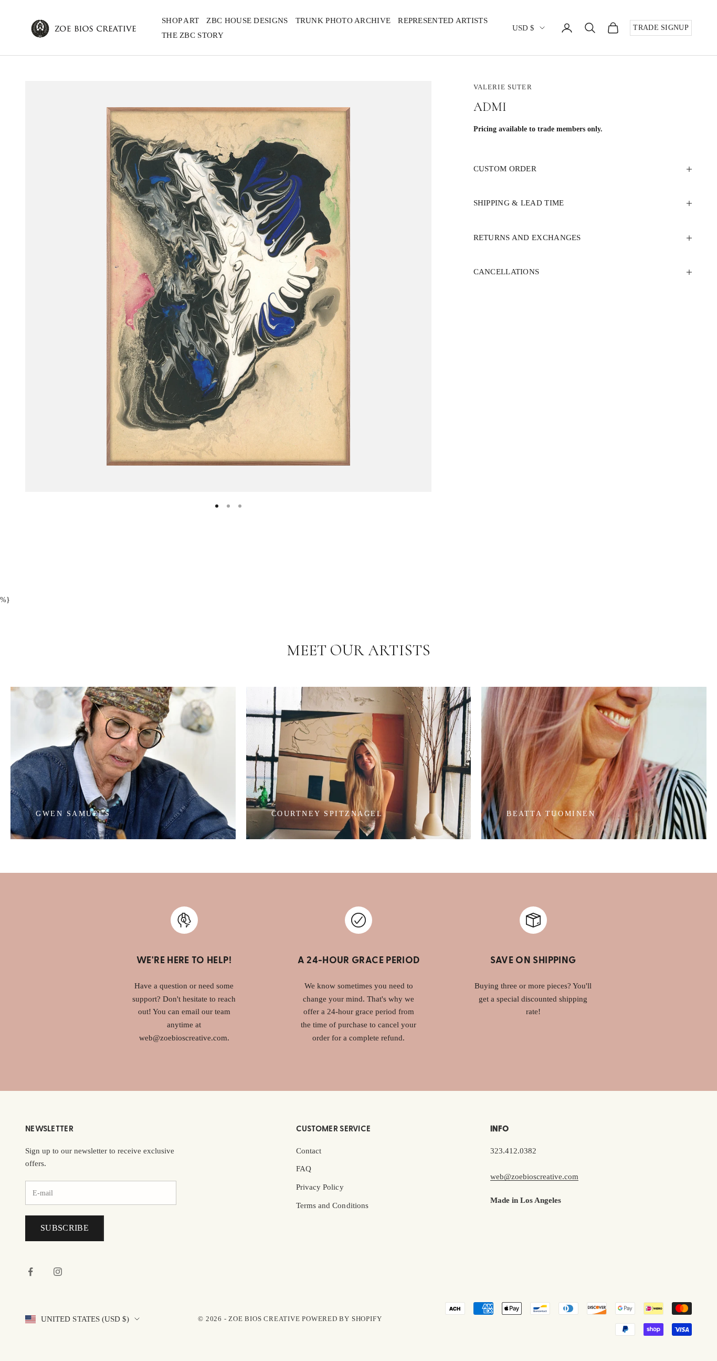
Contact (309, 1151)
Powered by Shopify (342, 1319)
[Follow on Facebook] (30, 1271)
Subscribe (64, 1227)
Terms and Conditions (332, 1205)
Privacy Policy (320, 1187)
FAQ (303, 1168)
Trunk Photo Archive (343, 20)
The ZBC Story (193, 35)
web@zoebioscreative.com (534, 1176)
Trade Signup (661, 28)
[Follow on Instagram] (57, 1271)
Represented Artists (443, 20)
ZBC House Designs (247, 20)
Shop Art (180, 20)
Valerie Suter (502, 87)
